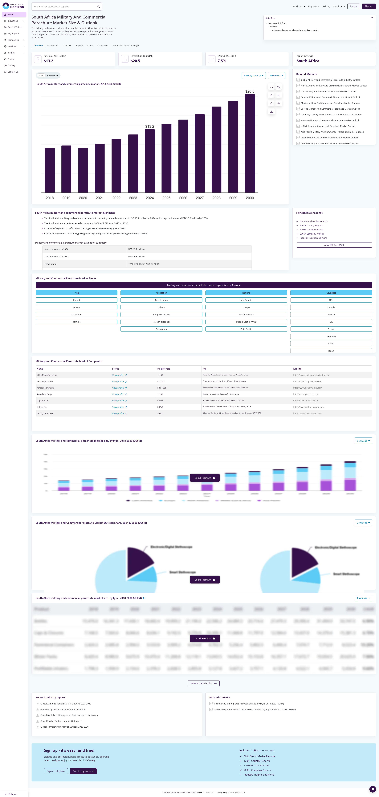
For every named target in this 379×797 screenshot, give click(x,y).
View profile (118, 375)
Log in (353, 6)
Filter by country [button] (252, 75)
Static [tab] (41, 75)
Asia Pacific (246, 329)
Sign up (369, 6)
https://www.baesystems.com (307, 413)
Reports (312, 6)
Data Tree (270, 18)
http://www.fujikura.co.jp (305, 400)
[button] (277, 23)
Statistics (298, 6)
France (331, 329)
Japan (331, 350)
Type (76, 292)
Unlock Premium (203, 477)
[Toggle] (266, 23)
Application (161, 292)
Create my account (83, 771)
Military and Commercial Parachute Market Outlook (295, 30)
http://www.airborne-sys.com (307, 387)
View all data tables (202, 683)
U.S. (331, 300)
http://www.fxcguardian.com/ (307, 381)
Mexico (331, 314)
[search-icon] (98, 6)
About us (209, 792)
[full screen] (271, 86)
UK (331, 321)
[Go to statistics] (144, 597)
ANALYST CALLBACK (334, 245)
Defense (273, 26)
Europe (246, 307)
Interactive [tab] (52, 75)
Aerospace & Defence (277, 23)
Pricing (326, 6)
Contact (200, 792)
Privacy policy (222, 792)
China (331, 343)
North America (246, 314)
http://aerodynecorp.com (305, 394)
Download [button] (275, 75)
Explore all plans (56, 771)
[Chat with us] (372, 789)
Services (337, 6)
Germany (331, 336)
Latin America (246, 300)
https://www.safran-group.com (308, 407)
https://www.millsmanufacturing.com (311, 375)
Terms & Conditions (237, 792)
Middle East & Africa (246, 321)
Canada (331, 307)
